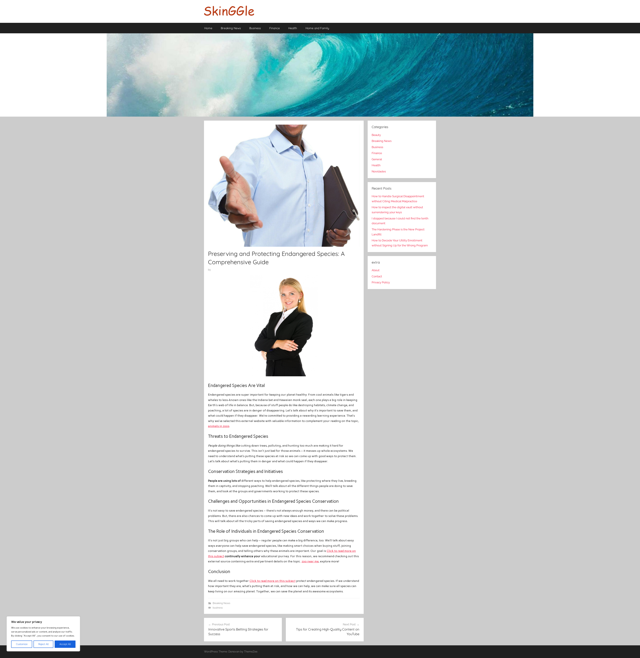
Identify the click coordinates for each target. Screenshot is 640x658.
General (377, 159)
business (218, 607)
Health (292, 28)
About (376, 270)
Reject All (43, 644)
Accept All (65, 644)
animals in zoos (218, 426)
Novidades (379, 171)
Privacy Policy (381, 282)
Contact (377, 276)
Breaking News (231, 28)
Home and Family (317, 28)
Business (255, 28)
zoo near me (310, 561)
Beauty (376, 135)
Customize (22, 644)
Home (208, 28)
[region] (43, 633)
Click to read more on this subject (273, 581)
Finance (274, 28)
